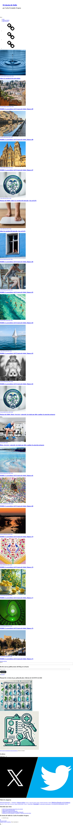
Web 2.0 (66, 804)
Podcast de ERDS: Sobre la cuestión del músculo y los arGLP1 (18, 200)
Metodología (2, 804)
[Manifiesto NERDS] (10, 39)
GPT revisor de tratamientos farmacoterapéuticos (9, 750)
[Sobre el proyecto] (10, 48)
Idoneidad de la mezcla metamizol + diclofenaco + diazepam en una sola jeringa (16, 813)
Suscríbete (3, 671)
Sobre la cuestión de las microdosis (10, 78)
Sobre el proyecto (5, 21)
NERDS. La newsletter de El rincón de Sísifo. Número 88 (16, 139)
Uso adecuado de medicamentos (45, 804)
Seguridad (36, 804)
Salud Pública (30, 804)
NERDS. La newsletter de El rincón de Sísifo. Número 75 (16, 659)
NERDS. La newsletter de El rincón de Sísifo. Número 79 (16, 536)
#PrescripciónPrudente (5, 802)
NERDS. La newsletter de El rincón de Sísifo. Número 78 (16, 567)
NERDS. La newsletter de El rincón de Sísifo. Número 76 (16, 628)
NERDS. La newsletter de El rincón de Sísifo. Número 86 (16, 261)
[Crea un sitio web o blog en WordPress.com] (0, 819)
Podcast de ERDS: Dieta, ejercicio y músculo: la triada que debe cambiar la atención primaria (27, 414)
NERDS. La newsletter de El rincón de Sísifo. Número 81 (16, 475)
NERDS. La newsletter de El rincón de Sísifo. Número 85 (16, 292)
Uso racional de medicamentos (58, 804)
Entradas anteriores (3, 661)
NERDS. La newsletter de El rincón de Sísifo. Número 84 (16, 323)
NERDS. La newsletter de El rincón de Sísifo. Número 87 (16, 170)
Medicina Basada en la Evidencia (61, 802)
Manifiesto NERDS (5, 20)
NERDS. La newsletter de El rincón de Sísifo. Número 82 (16, 384)
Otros (8, 804)
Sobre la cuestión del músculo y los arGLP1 (12, 231)
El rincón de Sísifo (10, 5)
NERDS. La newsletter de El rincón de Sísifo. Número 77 (16, 597)
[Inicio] (10, 30)
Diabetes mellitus (21, 802)
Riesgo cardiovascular (19, 804)
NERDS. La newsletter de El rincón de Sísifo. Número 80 (16, 506)
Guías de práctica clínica (34, 802)
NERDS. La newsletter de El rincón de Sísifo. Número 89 (16, 109)
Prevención (12, 804)
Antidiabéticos (14, 802)
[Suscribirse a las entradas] (2, 674)
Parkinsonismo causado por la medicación (9, 811)
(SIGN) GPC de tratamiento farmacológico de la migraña (12, 809)
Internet (49, 802)
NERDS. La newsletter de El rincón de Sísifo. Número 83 (16, 353)
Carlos (12, 106)
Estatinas (27, 802)
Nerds (6, 804)
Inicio (3, 19)
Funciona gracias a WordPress (5, 821)
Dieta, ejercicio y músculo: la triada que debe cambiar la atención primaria (22, 445)
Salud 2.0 (25, 804)
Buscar (1, 662)
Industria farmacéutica (44, 802)
